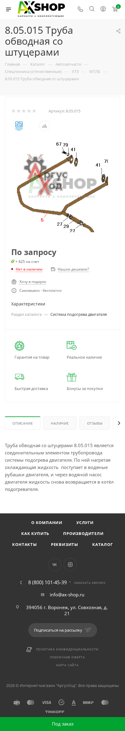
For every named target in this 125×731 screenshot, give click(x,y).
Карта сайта (67, 665)
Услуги (85, 522)
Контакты (24, 544)
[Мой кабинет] (103, 9)
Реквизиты (64, 544)
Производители (83, 533)
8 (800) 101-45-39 (47, 582)
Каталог (102, 544)
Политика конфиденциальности (67, 649)
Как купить (35, 533)
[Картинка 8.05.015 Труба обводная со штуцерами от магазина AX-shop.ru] (62, 186)
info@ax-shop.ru (67, 594)
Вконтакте (54, 564)
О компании (46, 522)
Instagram (70, 564)
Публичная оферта (67, 657)
